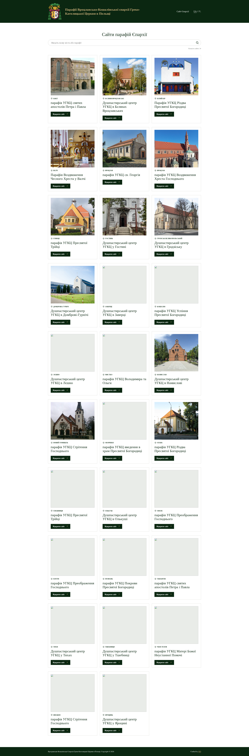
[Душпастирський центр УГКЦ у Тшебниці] (124, 625)
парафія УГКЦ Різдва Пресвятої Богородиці (170, 449)
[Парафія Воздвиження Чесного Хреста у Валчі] (73, 148)
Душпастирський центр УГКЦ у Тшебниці (120, 653)
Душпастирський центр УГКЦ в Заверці (120, 312)
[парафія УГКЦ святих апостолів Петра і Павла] (73, 76)
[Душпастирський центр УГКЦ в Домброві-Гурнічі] (73, 284)
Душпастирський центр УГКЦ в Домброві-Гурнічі (69, 312)
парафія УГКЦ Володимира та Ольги (124, 381)
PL (200, 11)
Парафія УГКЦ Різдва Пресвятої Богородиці (170, 104)
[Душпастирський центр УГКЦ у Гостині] (124, 216)
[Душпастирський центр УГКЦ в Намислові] (176, 353)
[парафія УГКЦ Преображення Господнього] (176, 489)
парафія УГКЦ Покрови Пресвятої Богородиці (120, 585)
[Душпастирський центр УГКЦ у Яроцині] (124, 693)
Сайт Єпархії (183, 11)
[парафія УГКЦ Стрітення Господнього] (73, 421)
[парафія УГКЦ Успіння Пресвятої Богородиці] (176, 284)
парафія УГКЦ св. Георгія (121, 174)
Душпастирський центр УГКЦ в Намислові (171, 381)
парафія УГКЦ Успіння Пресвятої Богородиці (171, 312)
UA (195, 11)
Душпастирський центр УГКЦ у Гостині (120, 244)
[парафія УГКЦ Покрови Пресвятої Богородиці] (124, 557)
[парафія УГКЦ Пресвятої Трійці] (73, 216)
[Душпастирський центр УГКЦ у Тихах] (73, 625)
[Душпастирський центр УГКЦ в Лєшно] (73, 353)
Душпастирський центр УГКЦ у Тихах (68, 653)
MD (199, 751)
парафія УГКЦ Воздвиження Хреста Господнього (175, 176)
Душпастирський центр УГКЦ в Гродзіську (171, 244)
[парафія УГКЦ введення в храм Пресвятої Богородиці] (124, 421)
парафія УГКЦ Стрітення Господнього (69, 449)
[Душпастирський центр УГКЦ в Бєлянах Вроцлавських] (124, 76)
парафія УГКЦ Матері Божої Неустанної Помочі (175, 653)
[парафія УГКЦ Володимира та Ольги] (124, 353)
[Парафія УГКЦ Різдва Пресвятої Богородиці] (176, 76)
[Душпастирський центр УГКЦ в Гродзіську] (176, 216)
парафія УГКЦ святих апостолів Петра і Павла (68, 104)
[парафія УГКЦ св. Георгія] (124, 148)
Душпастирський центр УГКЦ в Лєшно (68, 381)
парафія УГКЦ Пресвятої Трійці (69, 244)
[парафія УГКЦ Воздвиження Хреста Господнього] (176, 148)
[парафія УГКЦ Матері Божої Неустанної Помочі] (176, 625)
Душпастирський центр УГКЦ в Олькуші (120, 517)
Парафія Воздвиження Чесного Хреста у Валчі (68, 176)
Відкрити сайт (59, 114)
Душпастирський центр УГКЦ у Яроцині (120, 721)
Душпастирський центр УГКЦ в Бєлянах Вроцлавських (120, 106)
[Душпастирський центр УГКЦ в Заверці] (124, 284)
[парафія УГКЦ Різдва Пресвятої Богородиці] (176, 421)
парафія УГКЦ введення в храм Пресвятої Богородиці (122, 449)
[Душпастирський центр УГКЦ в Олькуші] (124, 489)
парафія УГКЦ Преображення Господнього (176, 517)
